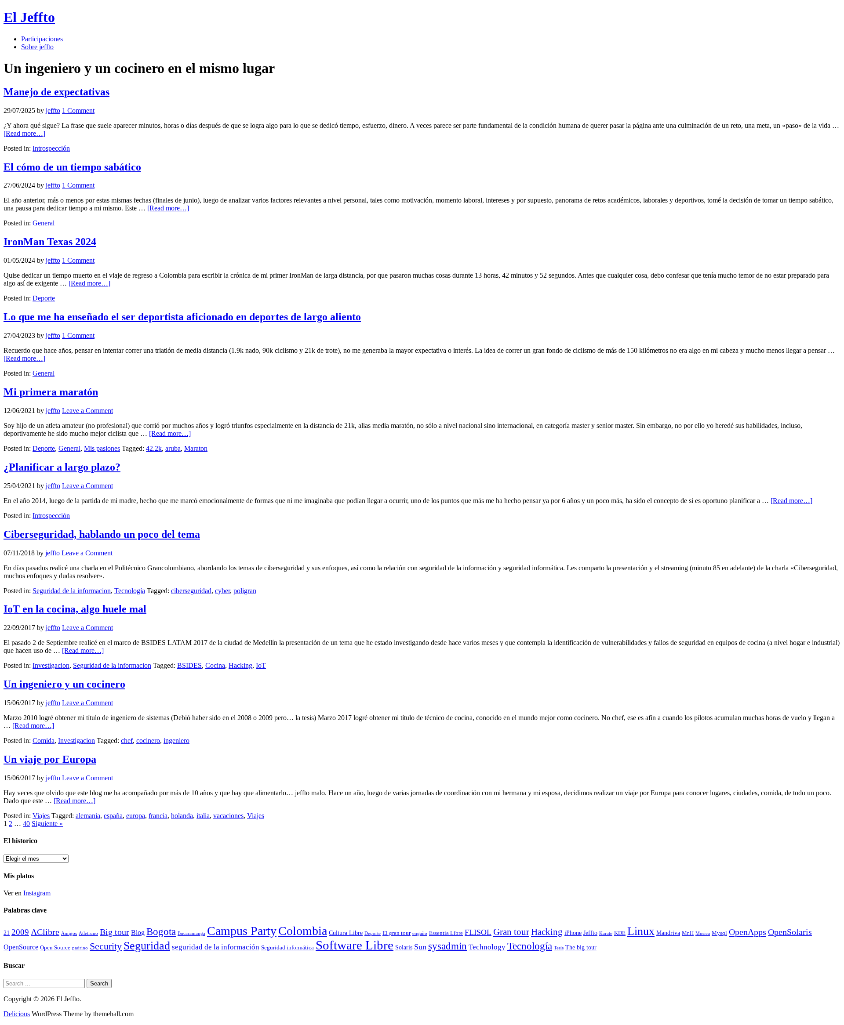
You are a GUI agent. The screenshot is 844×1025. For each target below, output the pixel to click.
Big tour (114, 932)
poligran (244, 590)
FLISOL (478, 932)
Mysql (719, 933)
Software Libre (354, 945)
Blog (138, 932)
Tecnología (129, 590)
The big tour (581, 947)
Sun (420, 946)
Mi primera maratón (51, 392)
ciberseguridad (191, 590)
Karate (605, 933)
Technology (487, 947)
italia (203, 815)
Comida (44, 740)
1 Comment (78, 110)
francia (158, 815)
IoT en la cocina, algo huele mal (75, 609)
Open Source (55, 948)
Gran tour (511, 932)
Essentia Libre (446, 933)
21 (7, 932)
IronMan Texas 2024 (50, 241)
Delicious (17, 1014)
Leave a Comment (87, 410)
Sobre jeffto (37, 47)
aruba (173, 448)
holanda (182, 815)
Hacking (240, 665)
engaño (419, 933)
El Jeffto (29, 17)
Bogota (161, 931)
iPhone (573, 932)
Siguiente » (47, 823)
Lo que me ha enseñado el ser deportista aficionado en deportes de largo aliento (182, 316)
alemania (88, 815)
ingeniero (176, 740)
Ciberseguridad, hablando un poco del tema (102, 534)
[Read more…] (24, 133)
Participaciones (42, 39)
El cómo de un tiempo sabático (72, 167)
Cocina (215, 665)
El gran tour (396, 933)
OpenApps (747, 932)
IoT (261, 665)
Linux (641, 931)
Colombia (302, 931)
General (44, 223)
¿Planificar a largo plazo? (62, 467)
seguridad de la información (215, 947)
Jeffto (590, 932)
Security (106, 946)
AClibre (45, 932)
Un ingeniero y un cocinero (64, 684)
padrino (80, 947)
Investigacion (51, 665)
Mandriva (668, 932)
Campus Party (241, 931)
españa (113, 815)
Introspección (51, 148)
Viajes (41, 815)
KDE (620, 933)
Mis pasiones (102, 448)
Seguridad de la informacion (72, 590)
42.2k (154, 448)
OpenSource (21, 947)
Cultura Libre (346, 932)
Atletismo (88, 933)
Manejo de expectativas (56, 92)
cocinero (148, 740)
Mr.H (688, 933)
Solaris (403, 947)
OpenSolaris (790, 932)
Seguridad (147, 945)
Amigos (69, 933)
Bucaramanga (191, 933)
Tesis (559, 947)
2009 (20, 932)
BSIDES (189, 665)
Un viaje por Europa (50, 759)
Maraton (195, 448)
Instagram (37, 893)
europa (135, 815)
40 (26, 823)
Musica (702, 933)
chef (127, 740)
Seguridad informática (287, 948)
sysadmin (447, 946)
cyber (222, 590)
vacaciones (228, 815)
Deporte (44, 298)
